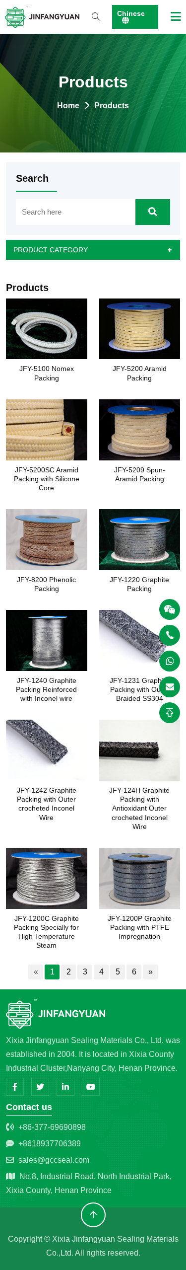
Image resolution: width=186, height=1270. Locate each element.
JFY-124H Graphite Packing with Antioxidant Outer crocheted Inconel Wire (139, 808)
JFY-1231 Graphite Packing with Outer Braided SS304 (139, 689)
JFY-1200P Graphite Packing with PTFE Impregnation (140, 927)
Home (68, 105)
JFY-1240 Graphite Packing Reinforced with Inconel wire (46, 689)
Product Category (50, 250)
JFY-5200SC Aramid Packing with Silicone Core (46, 479)
